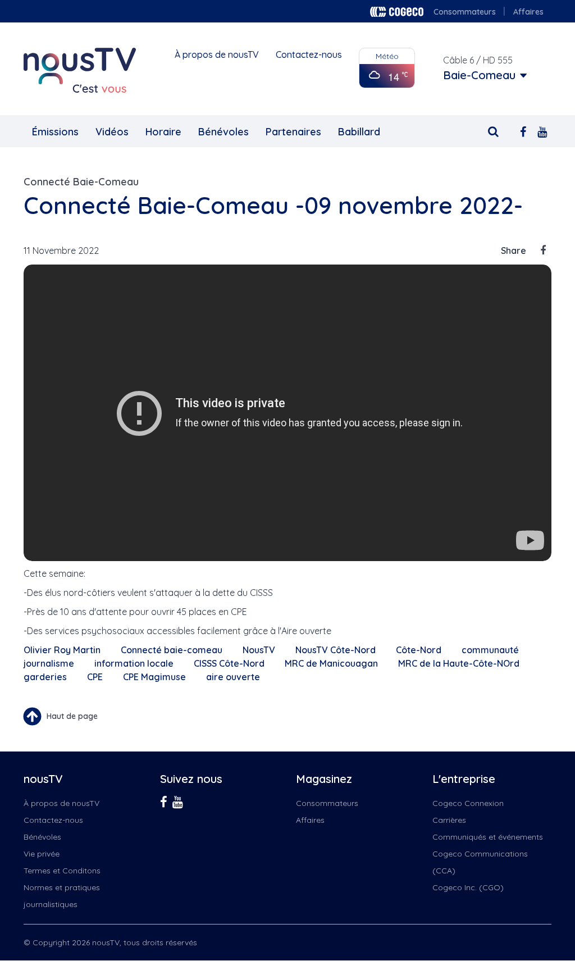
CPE (95, 676)
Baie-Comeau (479, 75)
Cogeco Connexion (468, 803)
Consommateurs (464, 12)
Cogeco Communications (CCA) (480, 862)
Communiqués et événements (487, 837)
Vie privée (42, 854)
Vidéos (112, 131)
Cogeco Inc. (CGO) (468, 887)
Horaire (163, 131)
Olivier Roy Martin (62, 649)
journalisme (49, 663)
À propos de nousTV (217, 54)
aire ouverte (233, 676)
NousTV (259, 649)
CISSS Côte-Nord (229, 663)
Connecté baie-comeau (171, 649)
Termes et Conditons (62, 871)
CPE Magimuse (154, 676)
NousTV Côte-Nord (335, 649)
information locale (134, 663)
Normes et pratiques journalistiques (62, 895)
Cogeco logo (396, 12)
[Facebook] (523, 130)
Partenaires (293, 131)
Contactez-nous (309, 54)
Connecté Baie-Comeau (81, 181)
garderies (45, 676)
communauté (490, 649)
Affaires (528, 12)
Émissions (55, 131)
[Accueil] (80, 70)
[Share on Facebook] (543, 250)
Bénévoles (223, 131)
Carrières (449, 820)
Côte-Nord (418, 649)
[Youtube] (542, 130)
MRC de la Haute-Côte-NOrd (458, 663)
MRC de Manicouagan (331, 663)
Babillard (359, 131)
